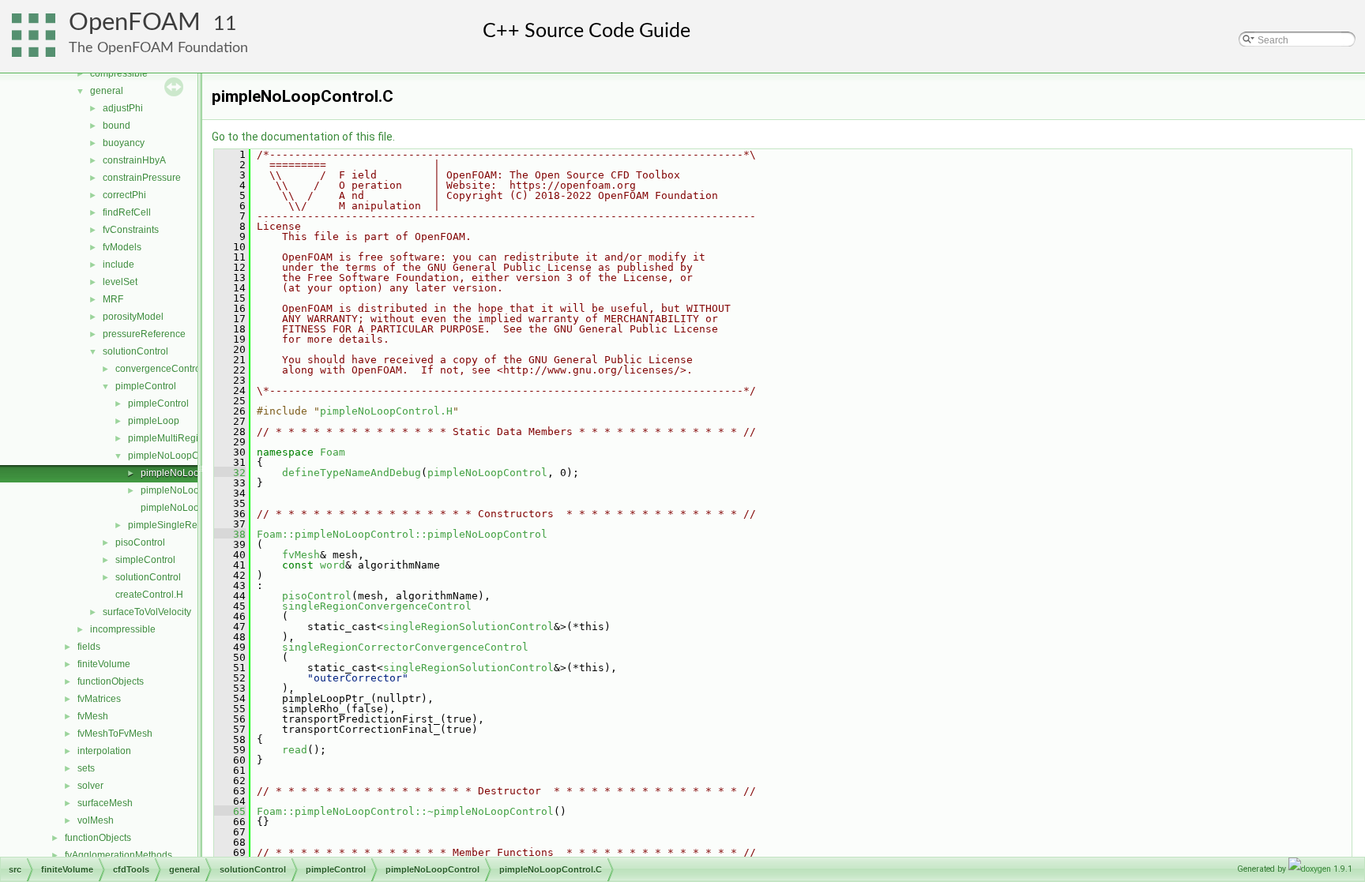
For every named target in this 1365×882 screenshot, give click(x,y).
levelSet (120, 281)
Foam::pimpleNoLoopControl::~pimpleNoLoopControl (405, 811)
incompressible (123, 629)
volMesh (95, 820)
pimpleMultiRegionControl (184, 438)
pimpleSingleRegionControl (188, 525)
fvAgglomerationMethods (118, 855)
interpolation (104, 750)
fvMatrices (99, 698)
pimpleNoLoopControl (176, 455)
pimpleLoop (153, 420)
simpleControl (145, 559)
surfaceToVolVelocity (147, 611)
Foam (332, 452)
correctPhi (124, 195)
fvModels (122, 247)
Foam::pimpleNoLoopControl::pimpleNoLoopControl (402, 534)
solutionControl (135, 351)
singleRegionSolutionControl (468, 626)
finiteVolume (103, 664)
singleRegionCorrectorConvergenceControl (405, 647)
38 (230, 534)
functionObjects (110, 681)
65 (230, 811)
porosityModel (133, 316)
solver (90, 785)
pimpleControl (145, 386)
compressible (119, 73)
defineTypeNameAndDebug (351, 473)
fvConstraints (131, 229)
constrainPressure (142, 177)
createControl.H (149, 594)
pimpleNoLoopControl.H (193, 490)
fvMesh (92, 716)
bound (116, 125)
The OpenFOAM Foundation (158, 47)
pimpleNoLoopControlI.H (194, 507)
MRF (113, 299)
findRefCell (127, 212)
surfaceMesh (105, 803)
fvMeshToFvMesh (114, 733)
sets (86, 768)
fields (88, 646)
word (332, 565)
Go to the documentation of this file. (303, 136)
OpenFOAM (135, 22)
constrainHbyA (134, 160)
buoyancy (124, 142)
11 (225, 24)
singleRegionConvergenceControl (377, 606)
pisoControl (140, 542)
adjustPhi (123, 108)
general (106, 90)
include (118, 264)
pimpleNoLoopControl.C (193, 473)
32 (230, 473)
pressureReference (144, 334)
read (294, 750)
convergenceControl (159, 368)
